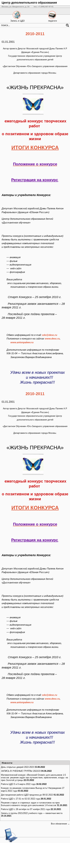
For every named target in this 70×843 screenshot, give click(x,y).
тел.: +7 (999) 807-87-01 (43, 7)
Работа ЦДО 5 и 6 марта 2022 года (18, 784)
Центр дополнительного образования (29, 2)
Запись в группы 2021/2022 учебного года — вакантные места (31, 813)
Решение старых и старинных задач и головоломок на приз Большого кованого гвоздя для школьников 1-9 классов (30, 804)
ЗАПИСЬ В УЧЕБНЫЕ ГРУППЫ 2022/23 (21, 771)
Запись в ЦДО (17, 21)
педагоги (52, 21)
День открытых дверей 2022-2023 (17, 767)
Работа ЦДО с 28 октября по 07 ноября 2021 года (25, 809)
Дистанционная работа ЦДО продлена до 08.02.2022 (27, 795)
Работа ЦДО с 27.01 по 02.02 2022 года (20, 798)
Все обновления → (60, 823)
